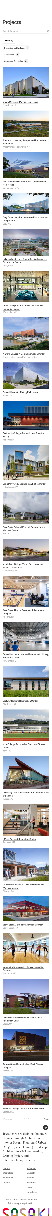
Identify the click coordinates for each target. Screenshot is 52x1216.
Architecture (33, 1138)
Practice (31, 5)
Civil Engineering (31, 1151)
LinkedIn (31, 1172)
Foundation (8, 1177)
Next (46, 1119)
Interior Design (12, 1142)
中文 (5, 1199)
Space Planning (23, 1147)
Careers (6, 1168)
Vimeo (30, 1187)
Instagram (31, 1168)
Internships (8, 1172)
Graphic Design (12, 1155)
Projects (39, 5)
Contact (6, 1182)
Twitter (30, 1177)
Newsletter (32, 1192)
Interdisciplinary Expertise (19, 1160)
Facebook (31, 1182)
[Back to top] (45, 1127)
